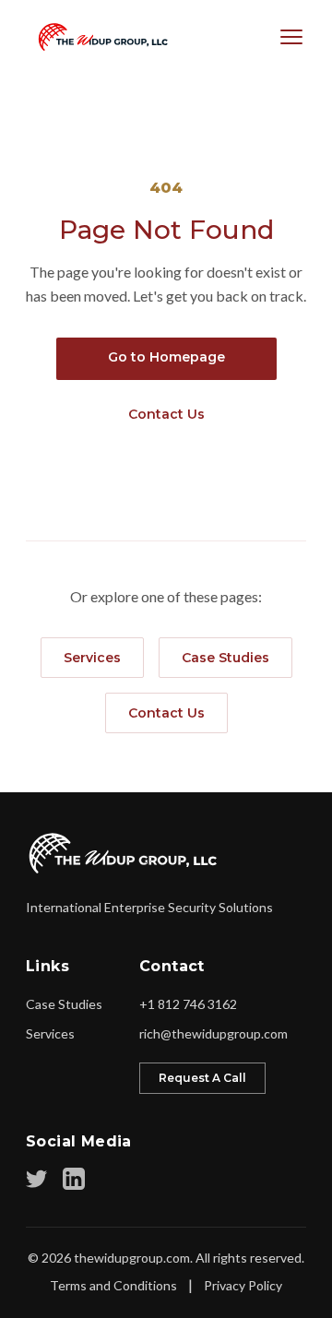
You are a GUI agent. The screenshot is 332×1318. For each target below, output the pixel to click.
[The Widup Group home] (124, 853)
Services (92, 657)
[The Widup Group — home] (99, 37)
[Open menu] (291, 37)
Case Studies (225, 657)
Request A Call (202, 1078)
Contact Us (166, 414)
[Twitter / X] (37, 1179)
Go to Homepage (166, 357)
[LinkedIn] (74, 1179)
